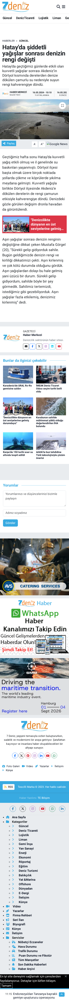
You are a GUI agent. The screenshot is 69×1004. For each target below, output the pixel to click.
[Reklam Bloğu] (34, 566)
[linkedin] (62, 809)
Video (29, 766)
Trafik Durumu (28, 951)
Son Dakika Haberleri (32, 964)
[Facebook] (32, 346)
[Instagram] (46, 346)
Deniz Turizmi (28, 870)
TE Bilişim (44, 797)
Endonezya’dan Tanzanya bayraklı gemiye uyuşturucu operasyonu (35, 995)
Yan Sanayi (26, 848)
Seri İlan (18, 920)
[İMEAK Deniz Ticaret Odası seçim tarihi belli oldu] (51, 374)
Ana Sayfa (19, 817)
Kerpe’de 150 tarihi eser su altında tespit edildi (18, 453)
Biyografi (18, 924)
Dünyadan (25, 888)
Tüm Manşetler (28, 960)
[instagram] (33, 809)
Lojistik (43, 18)
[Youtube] (59, 346)
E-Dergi (23, 893)
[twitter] (23, 809)
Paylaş (11, 143)
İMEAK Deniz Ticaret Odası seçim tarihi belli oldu (49, 388)
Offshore (24, 884)
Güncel (7, 18)
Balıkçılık (24, 875)
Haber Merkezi (32, 335)
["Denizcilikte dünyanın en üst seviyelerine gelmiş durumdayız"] (18, 406)
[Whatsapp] (54, 755)
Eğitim (23, 866)
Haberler (8, 40)
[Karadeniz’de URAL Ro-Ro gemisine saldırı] (18, 374)
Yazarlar (44, 766)
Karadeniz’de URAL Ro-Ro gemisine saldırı (17, 387)
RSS (10, 786)
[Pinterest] (28, 755)
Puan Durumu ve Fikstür (35, 955)
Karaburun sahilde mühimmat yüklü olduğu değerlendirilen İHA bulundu (49, 422)
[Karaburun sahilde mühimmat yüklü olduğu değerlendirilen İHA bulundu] (51, 406)
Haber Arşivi (26, 969)
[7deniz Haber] (15, 7)
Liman (57, 18)
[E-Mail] (26, 346)
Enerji (22, 853)
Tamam (6, 985)
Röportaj (24, 862)
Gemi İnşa (25, 844)
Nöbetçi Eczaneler (30, 942)
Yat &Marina (26, 879)
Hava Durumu (27, 946)
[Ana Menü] (63, 6)
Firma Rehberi (22, 915)
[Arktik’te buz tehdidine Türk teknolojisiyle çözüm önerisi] (51, 441)
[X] (21, 755)
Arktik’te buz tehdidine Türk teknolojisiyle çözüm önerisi (50, 455)
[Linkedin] (52, 346)
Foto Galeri (13, 766)
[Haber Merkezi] (11, 337)
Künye (9, 770)
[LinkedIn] (41, 755)
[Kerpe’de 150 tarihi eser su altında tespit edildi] (18, 441)
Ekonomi (24, 857)
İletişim (59, 766)
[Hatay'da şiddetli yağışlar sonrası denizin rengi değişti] (34, 119)
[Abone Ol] (57, 144)
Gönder (10, 523)
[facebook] (13, 809)
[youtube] (42, 809)
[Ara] (58, 6)
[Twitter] (39, 346)
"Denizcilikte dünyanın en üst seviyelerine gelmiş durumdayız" (17, 420)
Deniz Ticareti (25, 18)
